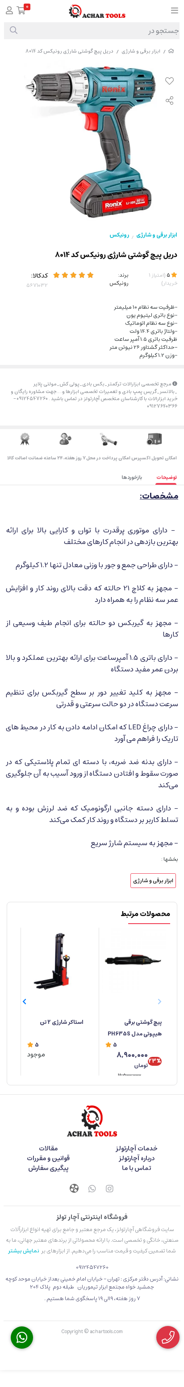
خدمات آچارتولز (137, 1148)
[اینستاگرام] (110, 1190)
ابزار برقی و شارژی (140, 51)
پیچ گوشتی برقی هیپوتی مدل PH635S (135, 1028)
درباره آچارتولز (137, 1158)
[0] (21, 11)
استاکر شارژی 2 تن (62, 1022)
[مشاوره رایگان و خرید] (168, 1337)
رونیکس (119, 235)
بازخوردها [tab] (131, 477)
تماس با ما (136, 1168)
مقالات (48, 1148)
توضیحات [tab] (166, 477)
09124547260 (92, 1267)
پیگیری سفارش (48, 1168)
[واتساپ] (92, 1190)
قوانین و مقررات (48, 1158)
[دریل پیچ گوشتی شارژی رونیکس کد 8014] (92, 1121)
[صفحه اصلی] (171, 51)
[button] (24, 1001)
